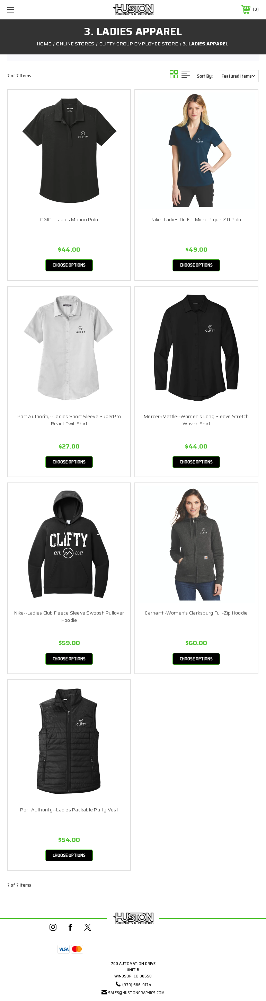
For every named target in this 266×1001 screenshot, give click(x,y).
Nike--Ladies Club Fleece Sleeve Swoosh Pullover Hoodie (69, 616)
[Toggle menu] (32, 9)
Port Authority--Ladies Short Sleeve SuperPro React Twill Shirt (69, 420)
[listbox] (238, 76)
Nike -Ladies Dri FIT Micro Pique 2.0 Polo (196, 219)
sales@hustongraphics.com (136, 992)
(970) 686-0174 (136, 984)
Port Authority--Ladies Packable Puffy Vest (69, 809)
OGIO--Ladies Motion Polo (69, 219)
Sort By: (205, 76)
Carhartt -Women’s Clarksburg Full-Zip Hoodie (196, 613)
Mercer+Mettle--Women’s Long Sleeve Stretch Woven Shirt (196, 420)
